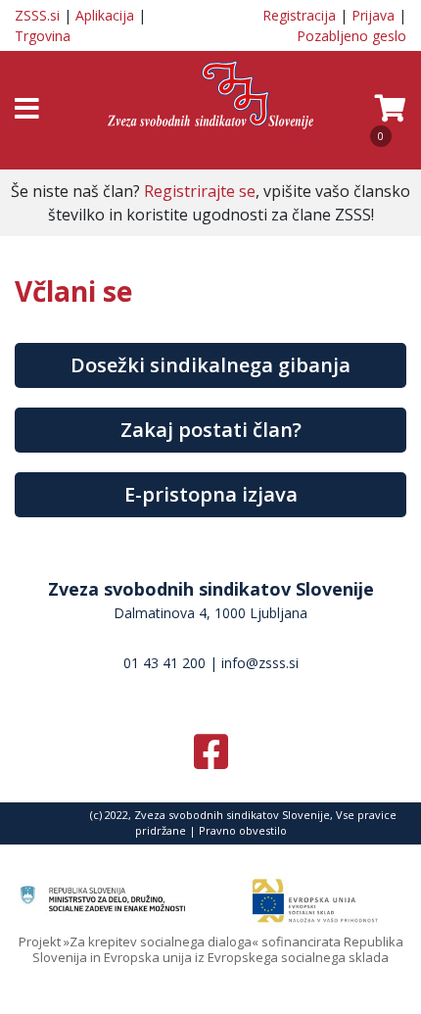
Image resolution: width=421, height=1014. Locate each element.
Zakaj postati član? (211, 429)
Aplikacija (104, 15)
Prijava (373, 15)
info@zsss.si (260, 662)
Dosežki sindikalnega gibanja (210, 365)
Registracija (299, 15)
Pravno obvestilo (243, 830)
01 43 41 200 (164, 662)
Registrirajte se (200, 191)
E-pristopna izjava (211, 494)
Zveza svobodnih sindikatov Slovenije (211, 589)
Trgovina (42, 35)
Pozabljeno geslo (351, 35)
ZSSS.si (37, 15)
